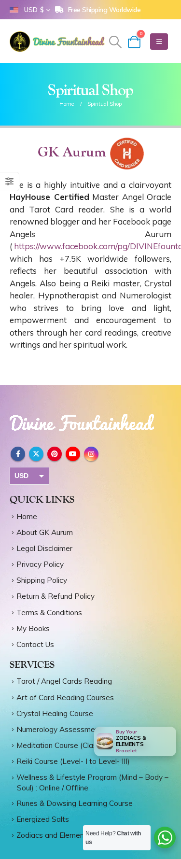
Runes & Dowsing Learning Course (74, 803)
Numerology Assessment (59, 729)
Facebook (18, 454)
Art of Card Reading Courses (65, 697)
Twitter (36, 454)
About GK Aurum (44, 532)
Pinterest (54, 454)
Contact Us (35, 644)
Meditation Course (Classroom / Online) (81, 745)
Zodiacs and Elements (53, 835)
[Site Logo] (58, 41)
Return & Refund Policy (55, 596)
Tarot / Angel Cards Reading (64, 681)
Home (26, 516)
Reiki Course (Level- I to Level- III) (73, 761)
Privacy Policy (40, 564)
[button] (115, 41)
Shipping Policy (41, 580)
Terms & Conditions (49, 612)
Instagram (91, 454)
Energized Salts (42, 819)
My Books (33, 628)
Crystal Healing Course (54, 713)
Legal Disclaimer (44, 548)
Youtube (73, 454)
